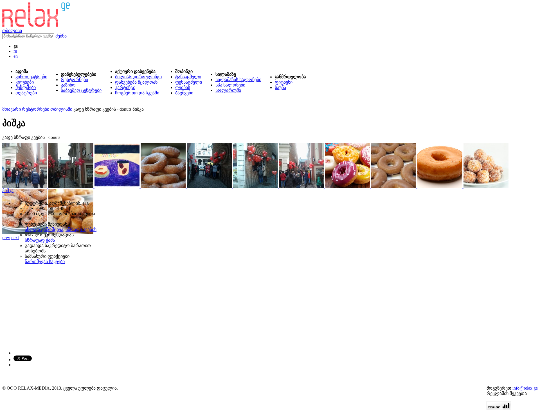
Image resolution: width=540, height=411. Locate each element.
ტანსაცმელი (188, 76)
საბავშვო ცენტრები (81, 90)
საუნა (280, 87)
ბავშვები (184, 92)
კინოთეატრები (31, 76)
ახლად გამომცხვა (44, 229)
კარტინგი (125, 87)
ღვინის (182, 87)
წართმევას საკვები (45, 261)
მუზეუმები (25, 87)
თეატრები (26, 92)
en (16, 56)
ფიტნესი (283, 82)
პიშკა (8, 190)
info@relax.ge (525, 388)
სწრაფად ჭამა (40, 240)
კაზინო (68, 85)
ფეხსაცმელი (188, 82)
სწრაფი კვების (81, 229)
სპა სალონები (230, 85)
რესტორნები (74, 79)
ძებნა (61, 36)
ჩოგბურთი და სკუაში (137, 92)
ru (15, 51)
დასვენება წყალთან (136, 82)
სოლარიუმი (228, 90)
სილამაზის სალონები (238, 79)
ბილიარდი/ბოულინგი (138, 76)
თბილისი (12, 30)
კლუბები (24, 82)
